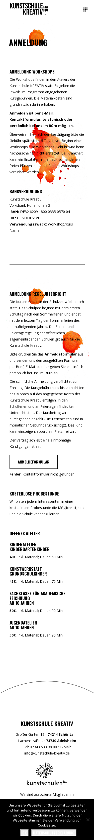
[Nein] (87, 819)
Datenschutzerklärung (53, 833)
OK (24, 833)
